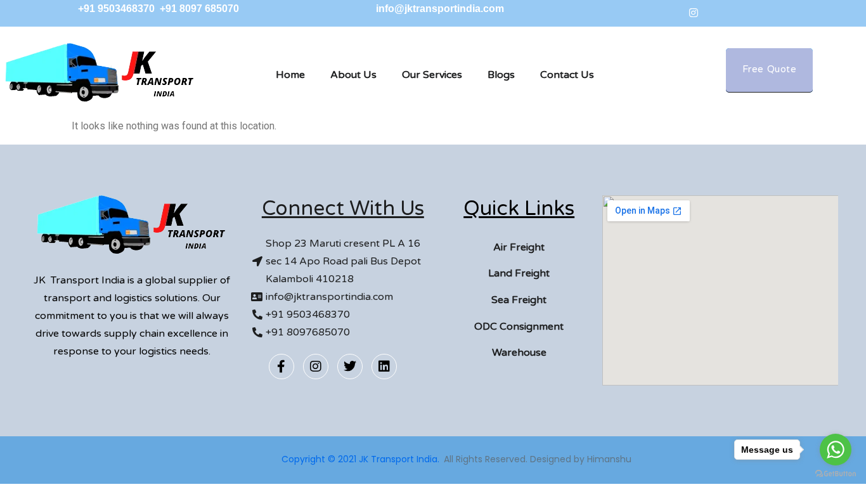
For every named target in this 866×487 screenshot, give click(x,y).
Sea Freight (518, 300)
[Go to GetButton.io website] (835, 474)
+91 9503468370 (117, 8)
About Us (353, 74)
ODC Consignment (519, 326)
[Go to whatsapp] (835, 449)
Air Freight (519, 247)
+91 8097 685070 (199, 8)
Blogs (501, 74)
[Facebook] (665, 12)
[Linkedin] (384, 366)
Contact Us (567, 74)
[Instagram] (693, 12)
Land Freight (519, 273)
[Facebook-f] (281, 366)
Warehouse (519, 352)
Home (290, 74)
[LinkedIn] (749, 12)
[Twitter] (721, 12)
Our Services (432, 74)
